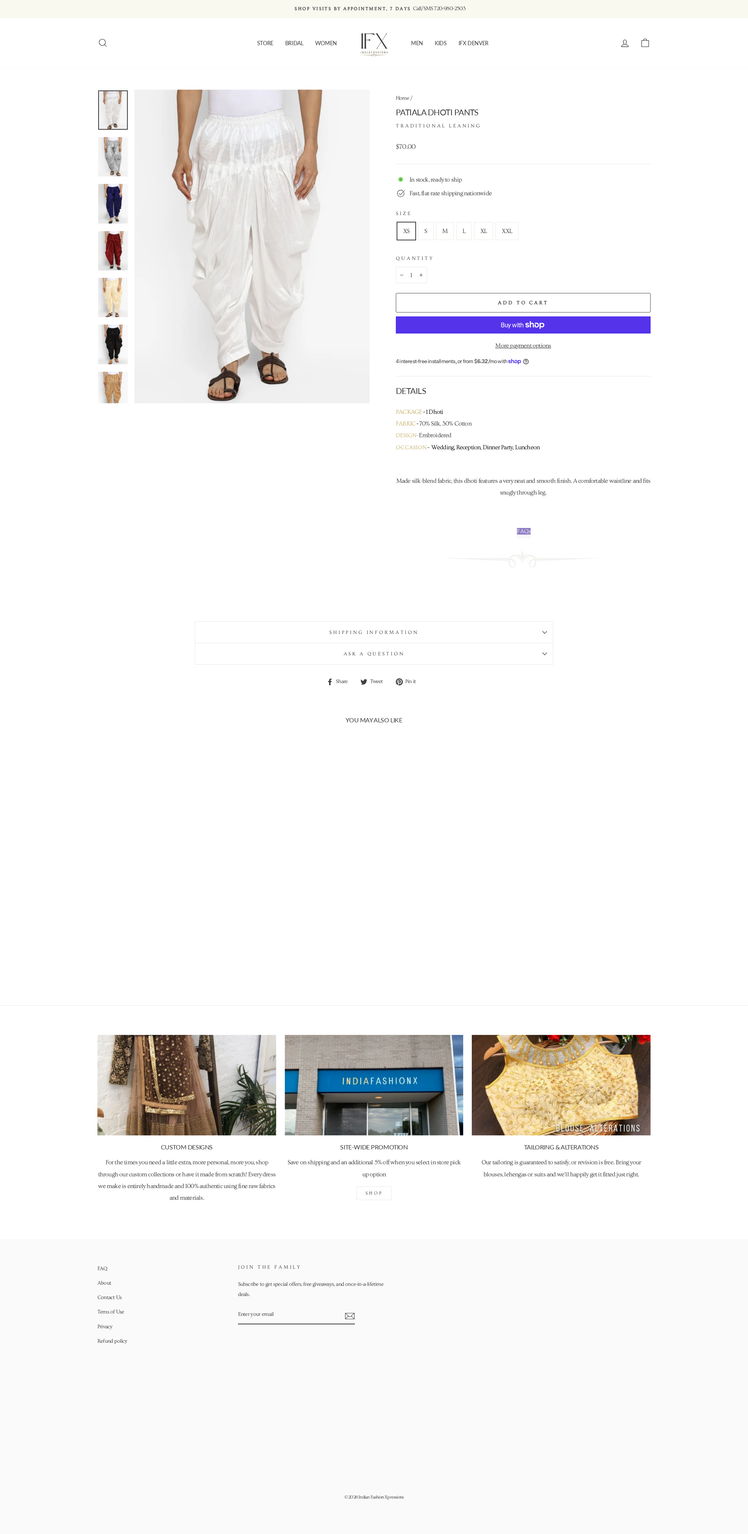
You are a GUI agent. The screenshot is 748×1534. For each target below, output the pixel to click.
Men (417, 43)
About (104, 1283)
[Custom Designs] (186, 1085)
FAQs (524, 531)
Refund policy (112, 1341)
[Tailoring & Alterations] (561, 1085)
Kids (441, 43)
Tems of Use (110, 1312)
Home (402, 98)
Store (265, 43)
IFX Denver (474, 43)
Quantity (415, 258)
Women (326, 43)
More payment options (523, 345)
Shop (374, 1193)
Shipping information (374, 632)
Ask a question (374, 654)
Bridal (294, 43)
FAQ (102, 1269)
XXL (507, 231)
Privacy (104, 1327)
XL (483, 231)
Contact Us (109, 1297)
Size (403, 213)
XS (406, 231)
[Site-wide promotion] (374, 1085)
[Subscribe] (350, 1315)
